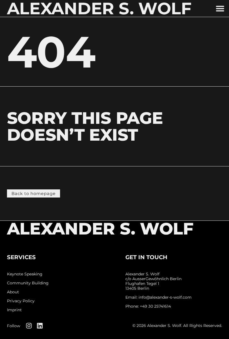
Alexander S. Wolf (100, 229)
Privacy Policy (21, 301)
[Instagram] (29, 325)
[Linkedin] (40, 325)
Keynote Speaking (24, 274)
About (13, 292)
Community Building (28, 283)
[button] (220, 8)
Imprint (14, 310)
